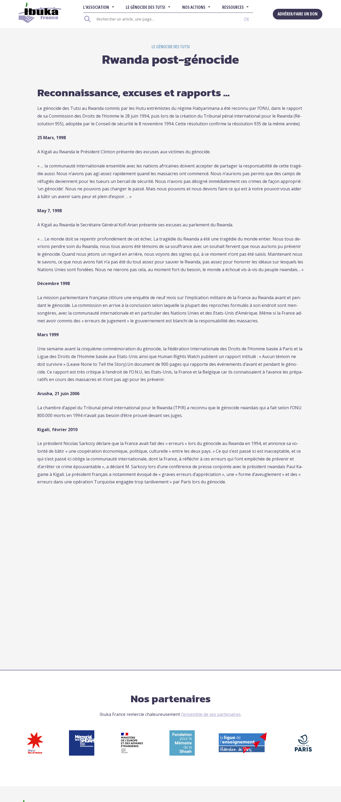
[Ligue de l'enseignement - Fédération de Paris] (243, 752)
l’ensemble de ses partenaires (211, 714)
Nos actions (193, 7)
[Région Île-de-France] (35, 754)
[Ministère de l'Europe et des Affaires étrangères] (131, 754)
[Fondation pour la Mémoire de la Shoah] (182, 754)
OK (246, 19)
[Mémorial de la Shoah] (81, 754)
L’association (96, 7)
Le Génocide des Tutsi (145, 7)
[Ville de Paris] (303, 754)
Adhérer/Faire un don (298, 14)
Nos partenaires (171, 699)
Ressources (233, 7)
